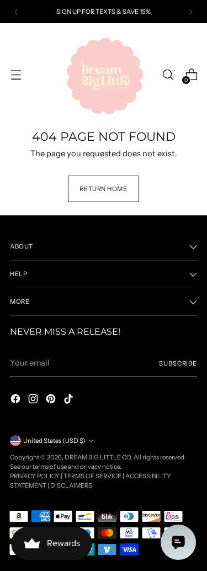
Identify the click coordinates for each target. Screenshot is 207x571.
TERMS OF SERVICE (92, 476)
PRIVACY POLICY (35, 476)
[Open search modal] (167, 75)
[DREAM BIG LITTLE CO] (104, 74)
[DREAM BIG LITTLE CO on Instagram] (34, 400)
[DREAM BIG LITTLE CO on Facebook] (16, 400)
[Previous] (16, 11)
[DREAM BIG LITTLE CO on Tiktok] (69, 400)
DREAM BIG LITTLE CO (98, 457)
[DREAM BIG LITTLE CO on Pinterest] (52, 400)
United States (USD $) (54, 441)
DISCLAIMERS (71, 485)
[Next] (190, 11)
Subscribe (178, 363)
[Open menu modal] (15, 75)
